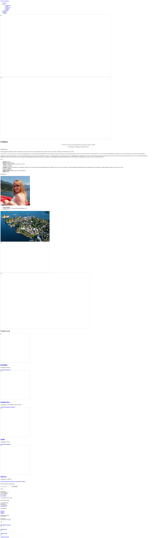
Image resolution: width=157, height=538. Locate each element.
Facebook (2, 511)
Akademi (7, 9)
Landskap (13, 407)
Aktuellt (4, 11)
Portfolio (4, 3)
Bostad (2, 369)
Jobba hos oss (8, 7)
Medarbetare (5, 10)
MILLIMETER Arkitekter (5, 524)
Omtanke (7, 8)
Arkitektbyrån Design (4, 536)
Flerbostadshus (7, 369)
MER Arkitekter (3, 529)
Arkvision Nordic (3, 533)
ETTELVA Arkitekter (4, 1)
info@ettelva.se (3, 495)
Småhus (23, 481)
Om (3, 4)
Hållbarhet (5, 13)
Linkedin (2, 513)
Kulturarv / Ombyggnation (16, 481)
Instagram (2, 512)
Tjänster (7, 6)
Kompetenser (8, 5)
